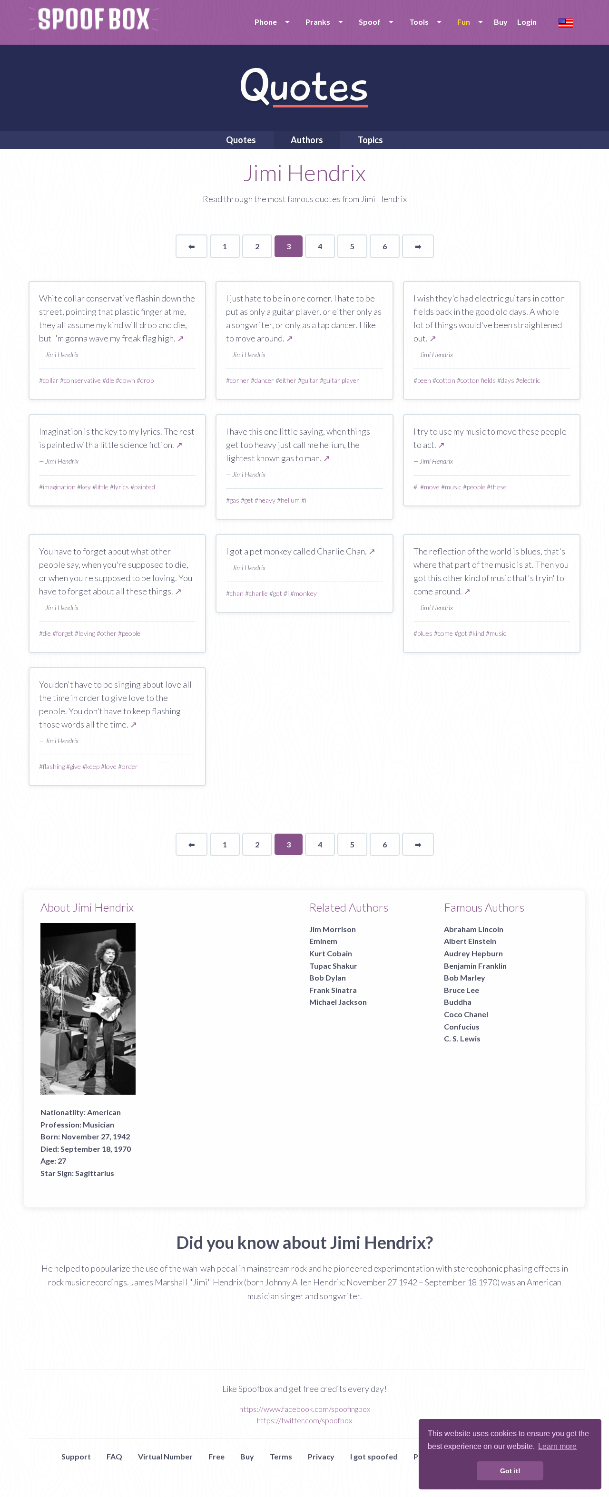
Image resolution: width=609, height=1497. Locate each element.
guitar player (341, 380)
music (453, 487)
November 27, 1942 (95, 1136)
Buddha (457, 1001)
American (104, 1112)
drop (147, 380)
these (499, 487)
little (102, 487)
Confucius (462, 1026)
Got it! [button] (510, 1471)
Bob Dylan (327, 977)
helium (290, 500)
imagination (59, 487)
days (507, 380)
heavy (266, 500)
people (476, 487)
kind (478, 633)
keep (92, 766)
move (432, 487)
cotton (445, 380)
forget (64, 633)
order (130, 766)
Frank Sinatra (333, 989)
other (108, 633)
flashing (54, 766)
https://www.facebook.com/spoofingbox (304, 1408)
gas (234, 500)
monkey (305, 593)
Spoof (370, 21)
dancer (264, 380)
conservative (82, 380)
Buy (501, 21)
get (249, 500)
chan (237, 593)
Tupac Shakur (333, 965)
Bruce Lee (461, 989)
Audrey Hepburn (473, 953)
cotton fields (478, 380)
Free (216, 1456)
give (75, 766)
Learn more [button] (557, 1446)
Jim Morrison (332, 928)
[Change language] (565, 22)
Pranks (317, 21)
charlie (258, 593)
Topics (370, 140)
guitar (310, 380)
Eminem (323, 940)
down (127, 380)
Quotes (241, 140)
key (86, 487)
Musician (98, 1124)
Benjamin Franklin (475, 965)
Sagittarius (94, 1172)
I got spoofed (374, 1456)
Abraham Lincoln (473, 928)
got (277, 593)
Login (527, 21)
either (287, 380)
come (445, 633)
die (110, 380)
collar (51, 380)
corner (239, 380)
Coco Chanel (466, 1014)
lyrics (121, 487)
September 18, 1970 (95, 1148)
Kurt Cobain (330, 953)
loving (87, 633)
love (111, 766)
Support (76, 1456)
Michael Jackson (338, 1001)
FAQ (114, 1456)
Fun (463, 21)
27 (62, 1160)
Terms (281, 1456)
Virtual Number (165, 1456)
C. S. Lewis (462, 1038)
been (424, 380)
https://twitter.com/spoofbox (304, 1420)
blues (424, 633)
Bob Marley (464, 977)
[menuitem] (270, 21)
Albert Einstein (470, 940)
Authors (307, 140)
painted (144, 487)
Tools (419, 21)
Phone (266, 21)
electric (530, 380)
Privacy (321, 1456)
